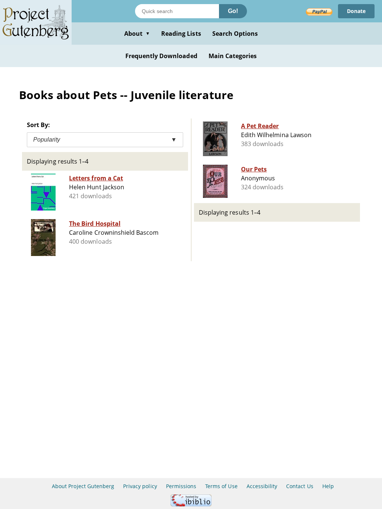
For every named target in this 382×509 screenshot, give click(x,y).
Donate (356, 11)
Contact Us (299, 486)
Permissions (181, 486)
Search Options (235, 33)
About (137, 33)
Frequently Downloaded (161, 56)
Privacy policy (140, 486)
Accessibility (262, 486)
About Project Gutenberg (83, 486)
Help (328, 486)
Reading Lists (181, 33)
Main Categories (233, 56)
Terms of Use (221, 486)
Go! (233, 11)
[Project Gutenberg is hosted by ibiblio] (191, 504)
